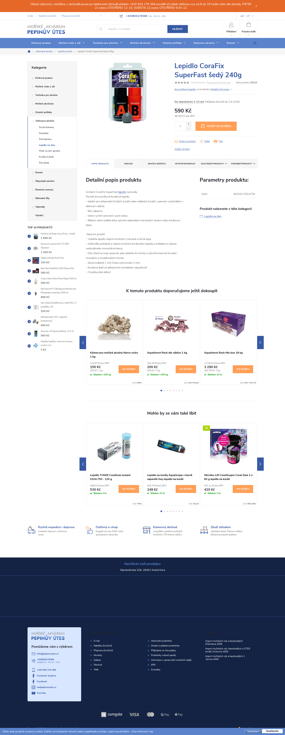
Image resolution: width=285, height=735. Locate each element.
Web (96, 669)
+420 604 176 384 (46, 669)
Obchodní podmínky (161, 641)
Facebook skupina (46, 675)
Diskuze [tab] (128, 163)
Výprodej (40, 206)
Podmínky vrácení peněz (163, 655)
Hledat (177, 29)
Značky (52, 215)
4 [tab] (170, 390)
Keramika (43, 133)
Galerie (97, 660)
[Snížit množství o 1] (188, 128)
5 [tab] (173, 390)
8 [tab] (182, 390)
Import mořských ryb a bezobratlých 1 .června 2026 (225, 658)
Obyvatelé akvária (44, 181)
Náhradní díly (42, 198)
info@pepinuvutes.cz (48, 653)
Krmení (39, 172)
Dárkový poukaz (44, 78)
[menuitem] (41, 43)
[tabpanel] (114, 342)
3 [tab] (167, 390)
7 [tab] (179, 390)
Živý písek (44, 162)
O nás (30, 16)
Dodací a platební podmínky (165, 645)
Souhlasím (272, 731)
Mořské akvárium (44, 103)
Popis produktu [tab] (100, 163)
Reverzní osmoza (44, 189)
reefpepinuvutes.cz (46, 687)
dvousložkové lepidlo (185, 89)
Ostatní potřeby (43, 112)
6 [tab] (176, 390)
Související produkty (212, 163)
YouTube (41, 693)
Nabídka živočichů (47, 16)
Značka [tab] (157, 163)
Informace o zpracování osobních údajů (171, 660)
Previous (82, 342)
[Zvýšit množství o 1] (188, 124)
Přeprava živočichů (71, 16)
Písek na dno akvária (49, 150)
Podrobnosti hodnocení (219, 82)
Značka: (182, 149)
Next (260, 342)
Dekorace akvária (45, 120)
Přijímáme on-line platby (163, 650)
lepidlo (122, 192)
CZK (248, 16)
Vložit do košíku (218, 126)
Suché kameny (46, 127)
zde (151, 731)
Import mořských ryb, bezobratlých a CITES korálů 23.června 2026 (227, 650)
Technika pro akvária (46, 95)
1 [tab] (161, 390)
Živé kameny (45, 139)
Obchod (98, 664)
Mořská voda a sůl (45, 86)
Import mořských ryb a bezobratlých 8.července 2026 (224, 642)
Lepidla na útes (47, 145)
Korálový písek (46, 156)
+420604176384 (45, 659)
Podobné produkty (241, 163)
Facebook (42, 681)
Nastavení (253, 731)
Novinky (98, 655)
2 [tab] (164, 390)
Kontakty (155, 669)
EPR (153, 665)
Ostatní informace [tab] (185, 163)
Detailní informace (220, 89)
